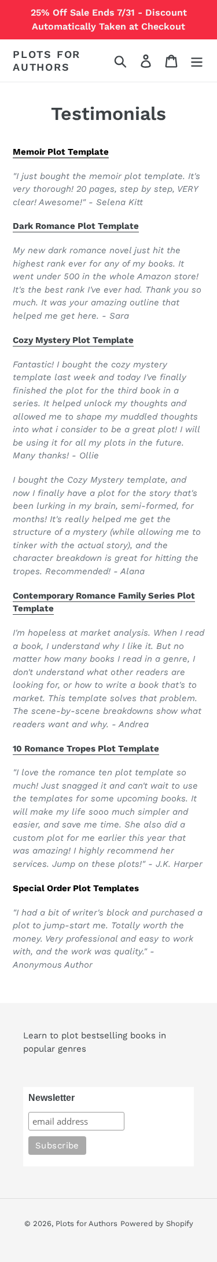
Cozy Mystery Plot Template (73, 340)
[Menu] (196, 61)
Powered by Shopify (156, 1223)
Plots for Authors (46, 60)
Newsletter (51, 1098)
